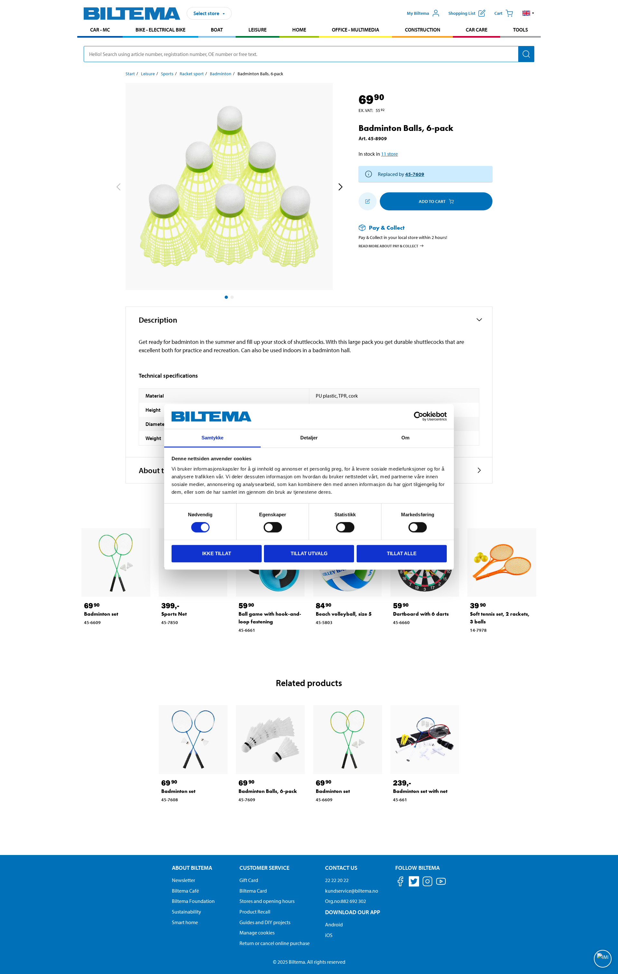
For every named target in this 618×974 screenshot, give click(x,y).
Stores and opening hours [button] (267, 901)
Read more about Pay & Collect (388, 245)
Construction (422, 29)
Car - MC (100, 29)
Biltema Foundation (193, 901)
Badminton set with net (420, 791)
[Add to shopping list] (368, 201)
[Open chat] (603, 959)
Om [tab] (405, 437)
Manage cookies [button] (257, 932)
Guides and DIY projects (264, 922)
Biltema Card (253, 890)
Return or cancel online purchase (274, 943)
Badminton (220, 74)
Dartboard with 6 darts (421, 614)
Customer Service (264, 867)
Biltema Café (185, 890)
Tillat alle (402, 553)
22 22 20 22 (337, 880)
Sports (167, 74)
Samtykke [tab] (212, 437)
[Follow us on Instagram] (427, 882)
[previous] (118, 188)
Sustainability (186, 911)
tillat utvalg (309, 553)
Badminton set (101, 614)
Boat (217, 29)
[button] (528, 13)
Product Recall (254, 911)
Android (334, 924)
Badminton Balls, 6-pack (268, 791)
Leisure (257, 29)
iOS (328, 935)
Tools (520, 29)
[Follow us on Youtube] (441, 884)
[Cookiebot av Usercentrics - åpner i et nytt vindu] (418, 416)
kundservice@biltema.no (351, 890)
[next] (340, 188)
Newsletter (183, 880)
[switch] (273, 527)
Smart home (185, 922)
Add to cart (432, 201)
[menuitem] (100, 30)
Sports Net (174, 614)
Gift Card (248, 880)
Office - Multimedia (355, 29)
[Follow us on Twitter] (414, 882)
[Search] (526, 54)
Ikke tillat (216, 553)
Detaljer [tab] (309, 437)
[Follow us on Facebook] (400, 882)
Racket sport (192, 74)
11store (389, 154)
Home (299, 29)
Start (130, 74)
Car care (476, 29)
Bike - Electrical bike (160, 29)
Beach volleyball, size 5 (344, 614)
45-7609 (414, 174)
